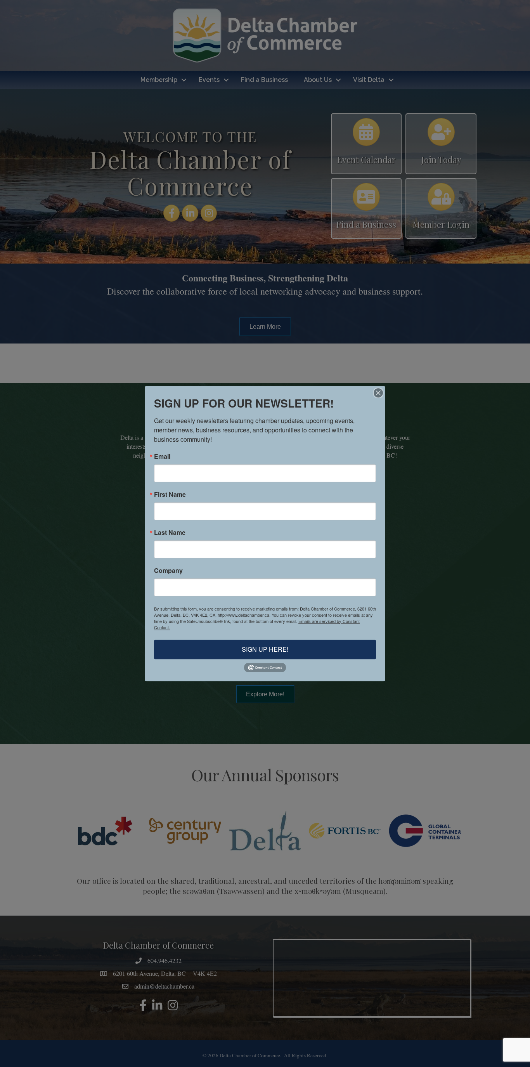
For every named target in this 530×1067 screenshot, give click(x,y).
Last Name (169, 532)
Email (162, 456)
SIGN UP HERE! (265, 649)
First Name (170, 494)
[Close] (378, 392)
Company (168, 570)
